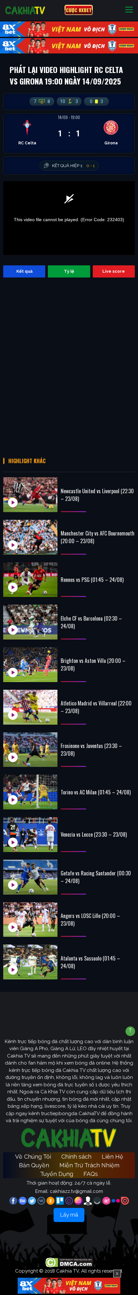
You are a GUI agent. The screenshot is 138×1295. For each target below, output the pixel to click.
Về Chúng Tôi (33, 1156)
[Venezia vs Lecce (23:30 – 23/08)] (30, 834)
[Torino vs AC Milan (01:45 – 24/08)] (30, 792)
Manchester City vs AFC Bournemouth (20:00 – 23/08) (97, 537)
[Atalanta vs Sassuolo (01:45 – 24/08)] (30, 962)
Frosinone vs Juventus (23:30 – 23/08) (91, 749)
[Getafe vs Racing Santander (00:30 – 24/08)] (30, 877)
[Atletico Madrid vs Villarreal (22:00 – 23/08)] (30, 707)
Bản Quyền (34, 1165)
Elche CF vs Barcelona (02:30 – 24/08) (91, 622)
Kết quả (24, 271)
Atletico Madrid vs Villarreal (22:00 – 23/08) (96, 707)
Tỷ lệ (69, 271)
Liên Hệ (112, 1156)
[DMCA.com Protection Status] (69, 1262)
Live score (113, 271)
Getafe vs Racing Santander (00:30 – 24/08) (96, 877)
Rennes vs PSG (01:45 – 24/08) (92, 579)
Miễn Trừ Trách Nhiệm (89, 1165)
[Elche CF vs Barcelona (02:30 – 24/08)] (30, 622)
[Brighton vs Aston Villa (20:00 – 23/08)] (30, 664)
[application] (69, 218)
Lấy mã (69, 1215)
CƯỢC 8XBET (78, 9)
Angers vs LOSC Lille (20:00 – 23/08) (90, 919)
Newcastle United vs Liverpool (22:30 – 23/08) (97, 495)
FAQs (90, 1173)
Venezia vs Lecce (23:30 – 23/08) (94, 834)
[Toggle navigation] (129, 10)
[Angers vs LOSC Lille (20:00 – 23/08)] (30, 919)
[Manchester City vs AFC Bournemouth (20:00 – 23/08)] (30, 537)
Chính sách (76, 1156)
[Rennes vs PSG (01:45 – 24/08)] (30, 579)
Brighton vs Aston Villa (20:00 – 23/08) (93, 664)
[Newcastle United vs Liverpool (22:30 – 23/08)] (30, 494)
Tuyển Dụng (56, 1173)
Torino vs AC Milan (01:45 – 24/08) (96, 792)
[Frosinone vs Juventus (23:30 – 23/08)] (30, 749)
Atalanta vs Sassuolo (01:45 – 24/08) (90, 962)
